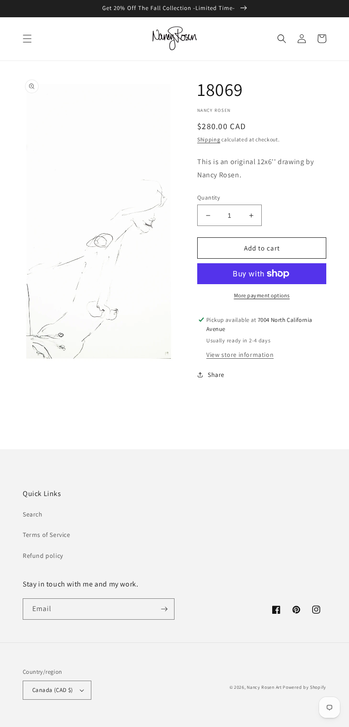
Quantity (208, 197)
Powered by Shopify (304, 687)
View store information (240, 355)
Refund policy (43, 556)
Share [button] (216, 375)
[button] (27, 39)
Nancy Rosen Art (264, 687)
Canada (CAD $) (52, 690)
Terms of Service (46, 535)
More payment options (262, 295)
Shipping (208, 139)
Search (33, 514)
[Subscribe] (164, 609)
